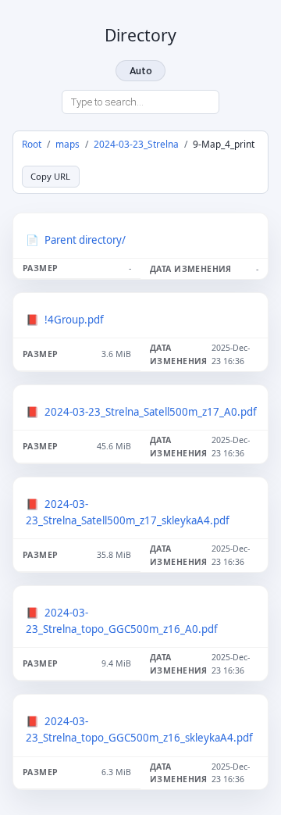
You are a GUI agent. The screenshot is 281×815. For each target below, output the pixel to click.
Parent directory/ (85, 240)
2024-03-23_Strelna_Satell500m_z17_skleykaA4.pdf (127, 512)
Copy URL (50, 176)
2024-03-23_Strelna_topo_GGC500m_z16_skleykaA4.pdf (139, 729)
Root (31, 144)
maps (67, 144)
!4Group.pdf (74, 320)
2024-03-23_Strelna (136, 144)
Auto (141, 71)
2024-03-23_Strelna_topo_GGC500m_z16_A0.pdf (122, 621)
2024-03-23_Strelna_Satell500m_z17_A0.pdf (150, 412)
